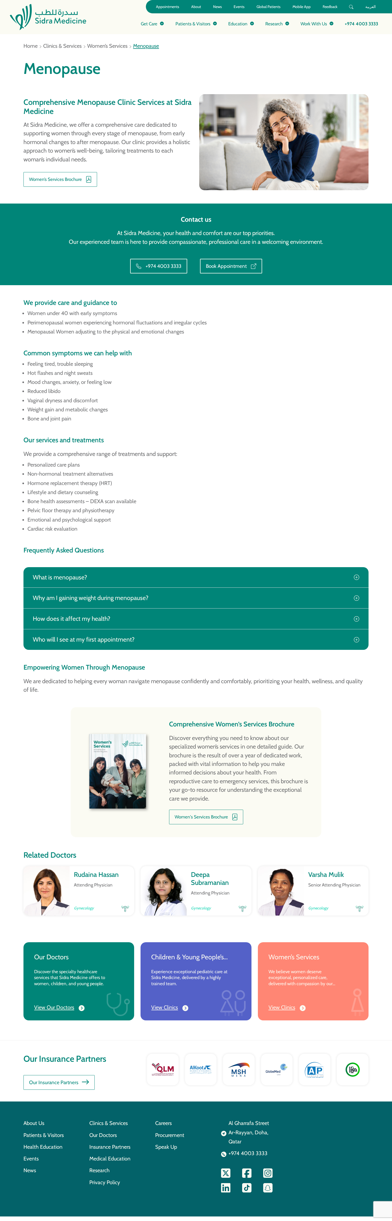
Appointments (167, 6)
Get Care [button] (149, 23)
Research (99, 1170)
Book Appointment (226, 266)
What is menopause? (60, 577)
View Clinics (164, 1007)
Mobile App (302, 6)
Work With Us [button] (314, 23)
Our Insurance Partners (53, 1082)
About (196, 6)
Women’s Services (107, 46)
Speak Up (166, 1147)
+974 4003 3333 (361, 23)
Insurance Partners (109, 1147)
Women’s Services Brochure (55, 179)
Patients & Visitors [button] (192, 23)
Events (239, 6)
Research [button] (274, 23)
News (217, 6)
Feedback (330, 6)
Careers (163, 1123)
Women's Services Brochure (201, 817)
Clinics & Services (62, 46)
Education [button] (237, 23)
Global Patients (269, 6)
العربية (370, 6)
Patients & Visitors (43, 1135)
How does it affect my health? (71, 618)
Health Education (42, 1147)
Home (30, 46)
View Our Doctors (54, 1007)
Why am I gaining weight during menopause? (91, 598)
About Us (33, 1123)
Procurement (169, 1135)
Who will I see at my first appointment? (84, 639)
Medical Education (109, 1158)
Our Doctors (103, 1135)
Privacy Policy (104, 1182)
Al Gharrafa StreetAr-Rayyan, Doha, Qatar (249, 1132)
